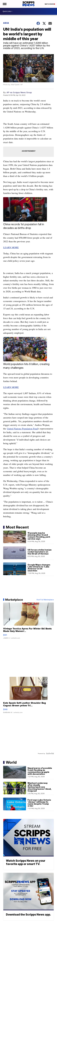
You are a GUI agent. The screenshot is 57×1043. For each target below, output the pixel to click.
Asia (6, 23)
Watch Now (49, 4)
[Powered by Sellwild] (50, 753)
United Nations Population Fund (22, 428)
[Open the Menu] (4, 4)
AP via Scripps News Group (19, 92)
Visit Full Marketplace (45, 600)
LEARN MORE (11, 247)
